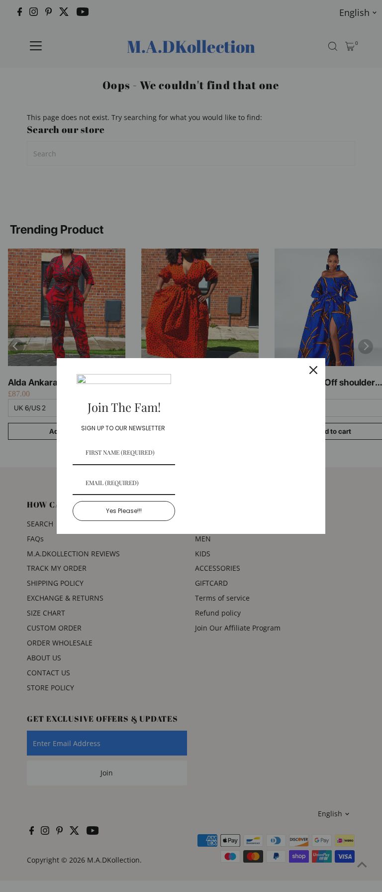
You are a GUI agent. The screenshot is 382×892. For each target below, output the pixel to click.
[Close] (313, 370)
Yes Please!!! (124, 511)
